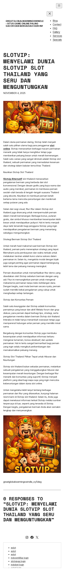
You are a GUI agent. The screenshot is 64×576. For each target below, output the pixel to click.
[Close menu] (50, 13)
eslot (13, 547)
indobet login (17, 564)
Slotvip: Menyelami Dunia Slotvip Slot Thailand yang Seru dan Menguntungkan (29, 71)
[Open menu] (59, 5)
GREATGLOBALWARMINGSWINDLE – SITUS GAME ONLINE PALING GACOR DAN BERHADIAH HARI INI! (25, 23)
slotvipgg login (18, 561)
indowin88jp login (20, 558)
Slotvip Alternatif (12, 179)
